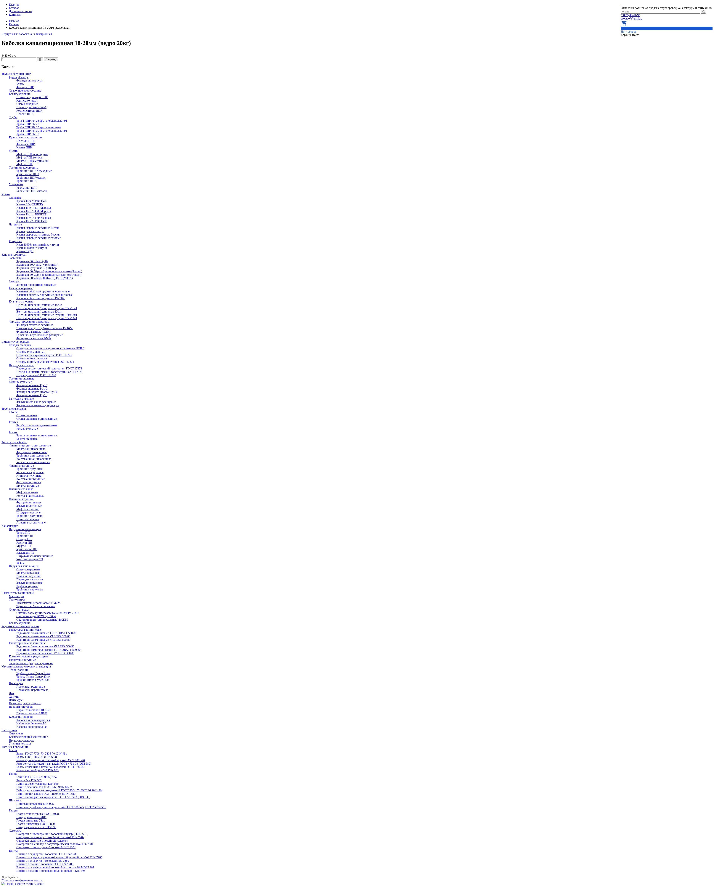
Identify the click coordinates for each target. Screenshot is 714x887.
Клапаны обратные (21, 288)
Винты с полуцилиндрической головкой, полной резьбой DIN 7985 (59, 857)
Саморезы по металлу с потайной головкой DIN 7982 (50, 837)
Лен (11, 693)
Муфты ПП (23, 545)
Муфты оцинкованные (30, 448)
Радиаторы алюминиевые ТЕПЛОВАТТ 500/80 (46, 633)
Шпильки (15, 800)
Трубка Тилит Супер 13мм (33, 673)
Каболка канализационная (33, 720)
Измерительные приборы (17, 592)
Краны (5, 194)
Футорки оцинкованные (31, 452)
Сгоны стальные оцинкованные (36, 418)
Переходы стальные (21, 365)
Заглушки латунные (29, 505)
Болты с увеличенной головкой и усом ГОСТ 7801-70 (50, 760)
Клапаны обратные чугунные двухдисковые (44, 294)
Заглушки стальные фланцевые (36, 402)
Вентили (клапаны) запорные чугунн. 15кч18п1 (46, 314)
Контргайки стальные (30, 495)
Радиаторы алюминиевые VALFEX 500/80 (43, 639)
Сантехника (9, 730)
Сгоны (13, 412)
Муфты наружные (27, 572)
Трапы (20, 562)
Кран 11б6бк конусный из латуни (37, 244)
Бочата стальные (26, 438)
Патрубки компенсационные (34, 556)
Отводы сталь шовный (30, 351)
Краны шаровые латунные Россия (38, 234)
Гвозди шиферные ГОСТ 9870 (35, 823)
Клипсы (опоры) (26, 100)
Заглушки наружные (29, 582)
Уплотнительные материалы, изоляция (26, 666)
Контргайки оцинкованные (33, 458)
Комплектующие (19, 93)
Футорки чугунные (28, 482)
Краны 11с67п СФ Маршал (33, 211)
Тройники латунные (29, 515)
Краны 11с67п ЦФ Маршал (33, 217)
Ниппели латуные (27, 519)
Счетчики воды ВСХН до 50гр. (36, 616)
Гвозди (13, 810)
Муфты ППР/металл (29, 157)
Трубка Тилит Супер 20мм (33, 676)
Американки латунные (31, 522)
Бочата (13, 432)
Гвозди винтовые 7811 (30, 820)
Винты (13, 850)
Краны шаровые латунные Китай (37, 227)
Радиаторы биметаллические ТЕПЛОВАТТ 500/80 (48, 649)
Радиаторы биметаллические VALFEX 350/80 (45, 653)
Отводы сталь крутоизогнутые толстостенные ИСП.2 (50, 348)
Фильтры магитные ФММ (32, 331)
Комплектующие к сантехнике (28, 736)
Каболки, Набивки (21, 716)
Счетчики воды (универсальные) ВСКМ (42, 619)
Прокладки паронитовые (32, 689)
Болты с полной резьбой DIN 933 (37, 770)
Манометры (16, 596)
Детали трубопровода (15, 341)
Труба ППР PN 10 (27, 134)
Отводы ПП (24, 539)
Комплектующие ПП (29, 559)
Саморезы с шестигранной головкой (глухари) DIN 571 (51, 833)
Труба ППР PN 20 (27, 124)
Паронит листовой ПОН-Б (33, 710)
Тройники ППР (26, 180)
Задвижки (15, 258)
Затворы (14, 281)
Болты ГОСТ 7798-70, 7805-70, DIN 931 (41, 753)
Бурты (20, 83)
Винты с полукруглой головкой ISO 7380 (42, 860)
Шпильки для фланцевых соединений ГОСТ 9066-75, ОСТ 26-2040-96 (61, 807)
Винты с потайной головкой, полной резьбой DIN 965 (51, 870)
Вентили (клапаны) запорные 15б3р (39, 304)
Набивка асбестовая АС (31, 723)
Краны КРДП (24, 251)
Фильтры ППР (25, 144)
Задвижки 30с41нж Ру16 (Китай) (37, 264)
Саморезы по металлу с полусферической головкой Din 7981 (54, 844)
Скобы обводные (27, 103)
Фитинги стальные (21, 489)
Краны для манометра (30, 231)
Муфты (13, 150)
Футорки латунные (28, 502)
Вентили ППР (25, 140)
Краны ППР (24, 147)
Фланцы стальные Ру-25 (31, 385)
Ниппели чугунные (28, 475)
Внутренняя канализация (25, 529)
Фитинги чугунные (21, 465)
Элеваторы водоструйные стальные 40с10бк (44, 328)
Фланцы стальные (20, 381)
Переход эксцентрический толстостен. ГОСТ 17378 (49, 368)
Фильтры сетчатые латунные (34, 324)
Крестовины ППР (27, 174)
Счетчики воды (19, 609)
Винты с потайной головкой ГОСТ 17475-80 (44, 864)
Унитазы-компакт (20, 743)
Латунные (15, 224)
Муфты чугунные (27, 485)
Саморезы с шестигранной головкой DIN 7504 (45, 847)
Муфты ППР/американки (32, 160)
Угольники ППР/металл (31, 191)
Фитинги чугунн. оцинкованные (30, 445)
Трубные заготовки (13, 408)
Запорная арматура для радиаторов (31, 663)
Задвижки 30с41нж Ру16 (32, 261)
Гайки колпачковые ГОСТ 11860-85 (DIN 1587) (46, 793)
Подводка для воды (21, 740)
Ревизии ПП (24, 542)
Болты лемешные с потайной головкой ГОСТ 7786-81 (50, 766)
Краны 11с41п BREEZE (31, 214)
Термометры (17, 599)
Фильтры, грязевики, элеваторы (29, 321)
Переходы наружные (29, 579)
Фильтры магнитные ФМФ (33, 338)
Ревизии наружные (28, 576)
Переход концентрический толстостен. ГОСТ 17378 (49, 371)
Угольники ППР (26, 187)
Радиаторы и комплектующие (20, 626)
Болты (13, 750)
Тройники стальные (21, 378)
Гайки (13, 773)
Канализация (9, 525)
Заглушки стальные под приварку (37, 405)
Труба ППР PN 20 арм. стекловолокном (41, 130)
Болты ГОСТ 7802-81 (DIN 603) (36, 756)
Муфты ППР (24, 164)
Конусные (15, 241)
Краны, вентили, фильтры (25, 137)
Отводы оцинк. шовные (31, 358)
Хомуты (14, 696)
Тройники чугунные (29, 468)
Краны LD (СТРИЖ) (29, 204)
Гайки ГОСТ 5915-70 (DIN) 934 (36, 777)
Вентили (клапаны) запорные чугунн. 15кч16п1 (46, 308)
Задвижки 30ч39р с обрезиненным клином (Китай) (48, 274)
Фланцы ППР (25, 87)
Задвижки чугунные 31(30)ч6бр (36, 268)
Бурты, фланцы (18, 77)
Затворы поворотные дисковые (36, 284)
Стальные (15, 197)
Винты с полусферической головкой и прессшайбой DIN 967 (55, 867)
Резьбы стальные (27, 428)
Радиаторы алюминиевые (25, 629)
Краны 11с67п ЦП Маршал (33, 207)
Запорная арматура (13, 254)
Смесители (16, 733)
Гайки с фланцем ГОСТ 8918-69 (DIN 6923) (44, 787)
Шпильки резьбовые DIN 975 (35, 803)
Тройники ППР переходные (34, 170)
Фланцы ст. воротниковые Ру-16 (36, 391)
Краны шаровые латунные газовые (38, 237)
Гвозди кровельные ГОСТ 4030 (36, 827)
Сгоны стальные (26, 415)
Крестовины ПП (26, 549)
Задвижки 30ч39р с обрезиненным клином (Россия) (49, 271)
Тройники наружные (29, 589)
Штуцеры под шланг (29, 512)
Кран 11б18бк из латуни (31, 247)
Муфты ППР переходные (32, 154)
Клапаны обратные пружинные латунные (43, 291)
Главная (14, 21)
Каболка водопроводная (31, 726)
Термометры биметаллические (35, 606)
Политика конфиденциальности (21, 880)
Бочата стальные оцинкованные (36, 435)
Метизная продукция (14, 746)
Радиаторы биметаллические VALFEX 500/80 (45, 646)
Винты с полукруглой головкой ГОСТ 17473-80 (46, 854)
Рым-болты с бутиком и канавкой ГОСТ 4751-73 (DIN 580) (53, 763)
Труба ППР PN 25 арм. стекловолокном (41, 120)
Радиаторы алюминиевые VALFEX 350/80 (43, 636)
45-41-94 (630, 15)
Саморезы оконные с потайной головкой (42, 840)
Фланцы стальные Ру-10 (31, 388)
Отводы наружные (28, 569)
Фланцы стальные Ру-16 (31, 395)
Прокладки (16, 683)
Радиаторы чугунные (22, 659)
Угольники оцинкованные (33, 462)
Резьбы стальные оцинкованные (36, 425)
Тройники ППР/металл (31, 177)
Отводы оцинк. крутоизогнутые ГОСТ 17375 (45, 361)
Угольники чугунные (30, 472)
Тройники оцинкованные (32, 455)
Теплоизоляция (18, 669)
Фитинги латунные (21, 499)
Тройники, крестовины (23, 167)
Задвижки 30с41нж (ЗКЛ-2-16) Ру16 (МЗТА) (44, 278)
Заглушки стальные (21, 398)
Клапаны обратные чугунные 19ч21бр (40, 298)
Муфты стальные (27, 492)
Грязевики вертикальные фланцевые (39, 335)
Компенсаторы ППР (29, 110)
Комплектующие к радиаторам (28, 656)
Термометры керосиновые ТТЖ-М (38, 602)
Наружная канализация (23, 566)
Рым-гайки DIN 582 (29, 780)
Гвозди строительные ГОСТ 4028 (37, 813)
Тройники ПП (25, 535)
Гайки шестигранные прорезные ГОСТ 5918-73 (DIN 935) (53, 797)
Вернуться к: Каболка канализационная (26, 34)
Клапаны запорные (21, 301)
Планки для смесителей (31, 107)
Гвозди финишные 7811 (31, 817)
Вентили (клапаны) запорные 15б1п (39, 311)
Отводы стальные (20, 345)
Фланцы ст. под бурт (29, 80)
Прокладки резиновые (30, 686)
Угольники (16, 184)
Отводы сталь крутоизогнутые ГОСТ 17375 (44, 355)
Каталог (14, 24)
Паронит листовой (21, 706)
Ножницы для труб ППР (32, 97)
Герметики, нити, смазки (25, 703)
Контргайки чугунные (30, 479)
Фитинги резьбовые (14, 442)
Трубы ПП (23, 532)
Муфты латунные (27, 509)
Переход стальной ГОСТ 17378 (36, 375)
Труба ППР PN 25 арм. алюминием (38, 127)
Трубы (13, 117)
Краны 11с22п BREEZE (31, 221)
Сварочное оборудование (25, 90)
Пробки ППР (24, 114)
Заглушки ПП (25, 552)
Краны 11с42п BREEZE (31, 201)
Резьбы (13, 422)
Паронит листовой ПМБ (31, 713)
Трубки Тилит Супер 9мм (32, 679)
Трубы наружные (27, 586)
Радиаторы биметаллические (27, 643)
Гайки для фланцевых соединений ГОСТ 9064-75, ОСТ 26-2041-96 (59, 790)
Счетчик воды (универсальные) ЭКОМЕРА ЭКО (47, 612)
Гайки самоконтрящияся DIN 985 (37, 783)
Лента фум (15, 700)
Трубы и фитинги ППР (16, 73)
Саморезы (15, 830)
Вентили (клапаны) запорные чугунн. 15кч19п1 (46, 318)
